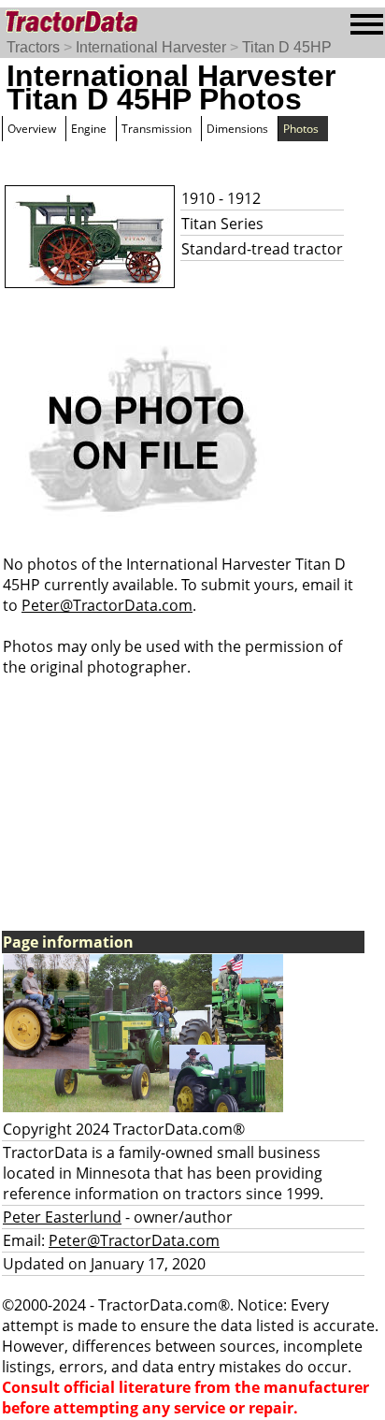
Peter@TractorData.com (106, 605)
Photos (301, 129)
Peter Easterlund (62, 1217)
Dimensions (237, 129)
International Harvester (151, 47)
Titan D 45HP (287, 47)
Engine (89, 129)
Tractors (33, 47)
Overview (31, 129)
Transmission (156, 129)
